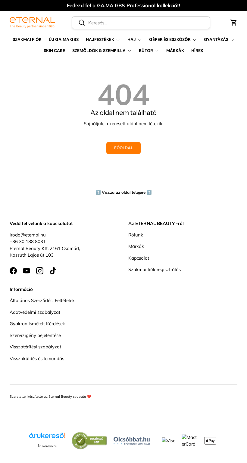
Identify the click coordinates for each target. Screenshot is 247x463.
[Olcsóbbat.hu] (132, 439)
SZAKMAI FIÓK (27, 39)
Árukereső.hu (47, 446)
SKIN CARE (54, 50)
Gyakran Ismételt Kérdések (37, 323)
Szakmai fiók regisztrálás (154, 269)
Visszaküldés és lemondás (37, 358)
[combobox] (141, 22)
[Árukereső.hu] (47, 438)
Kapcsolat (138, 258)
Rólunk (135, 235)
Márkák (136, 246)
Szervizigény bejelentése (35, 335)
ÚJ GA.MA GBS (64, 39)
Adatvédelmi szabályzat (35, 312)
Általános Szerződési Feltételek (42, 300)
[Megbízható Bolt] (89, 435)
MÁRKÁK (175, 50)
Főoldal (123, 147)
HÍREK (197, 50)
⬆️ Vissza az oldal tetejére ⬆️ (124, 192)
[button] (233, 22)
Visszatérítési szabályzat (35, 347)
